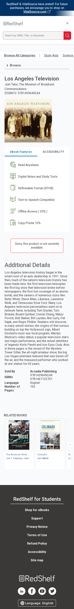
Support (37, 518)
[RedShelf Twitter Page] (52, 594)
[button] (36, 165)
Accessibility (37, 552)
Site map (37, 560)
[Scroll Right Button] (70, 444)
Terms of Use (37, 535)
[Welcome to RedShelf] (13, 23)
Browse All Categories (19, 55)
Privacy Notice (37, 527)
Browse (15, 65)
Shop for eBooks (37, 510)
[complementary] (37, 437)
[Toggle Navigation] (67, 24)
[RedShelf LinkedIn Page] (21, 594)
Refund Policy (37, 543)
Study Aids (51, 55)
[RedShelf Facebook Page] (32, 594)
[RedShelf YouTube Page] (42, 594)
